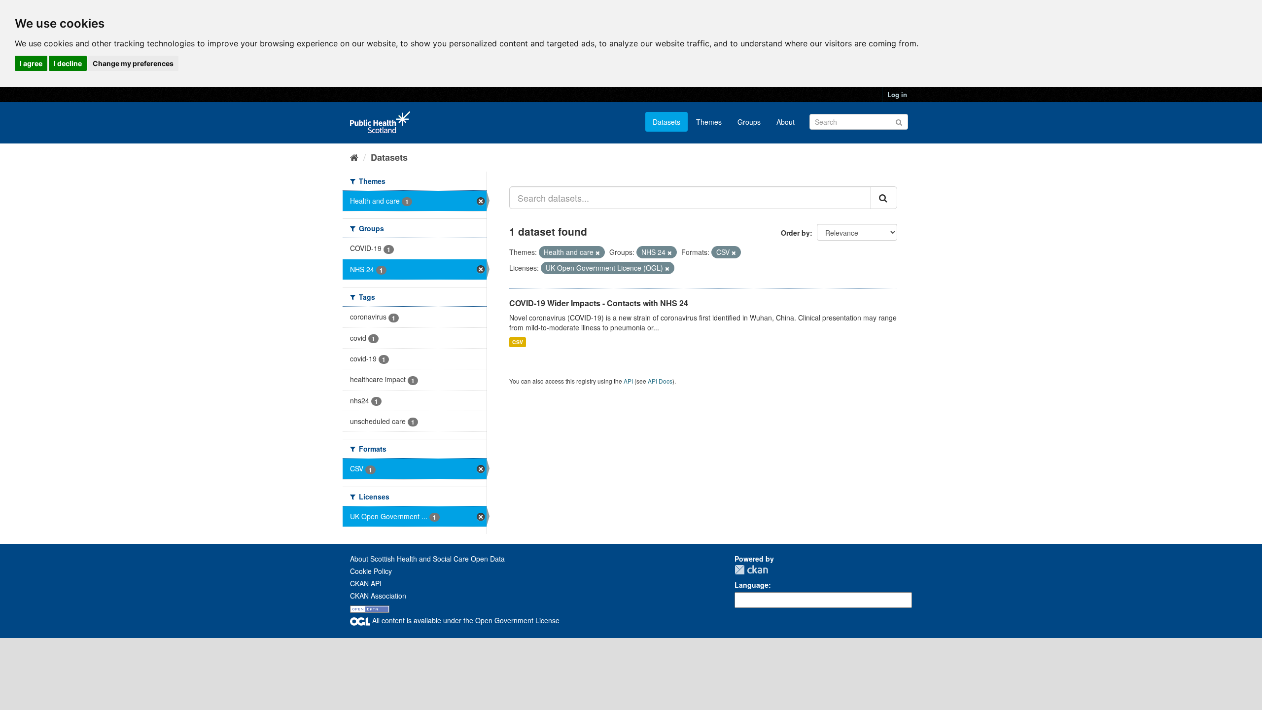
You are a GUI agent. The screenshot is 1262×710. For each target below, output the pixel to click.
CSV (517, 342)
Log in (897, 94)
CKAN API (366, 583)
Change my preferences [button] (133, 63)
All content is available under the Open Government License (465, 620)
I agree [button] (31, 63)
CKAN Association (378, 596)
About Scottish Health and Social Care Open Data (427, 559)
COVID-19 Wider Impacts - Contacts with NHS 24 (598, 303)
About (785, 122)
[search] (884, 197)
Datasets (666, 122)
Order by (795, 233)
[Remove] (598, 252)
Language (752, 585)
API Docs (660, 381)
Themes (709, 122)
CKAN (751, 570)
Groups (749, 122)
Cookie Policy (371, 571)
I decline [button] (68, 63)
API (628, 381)
